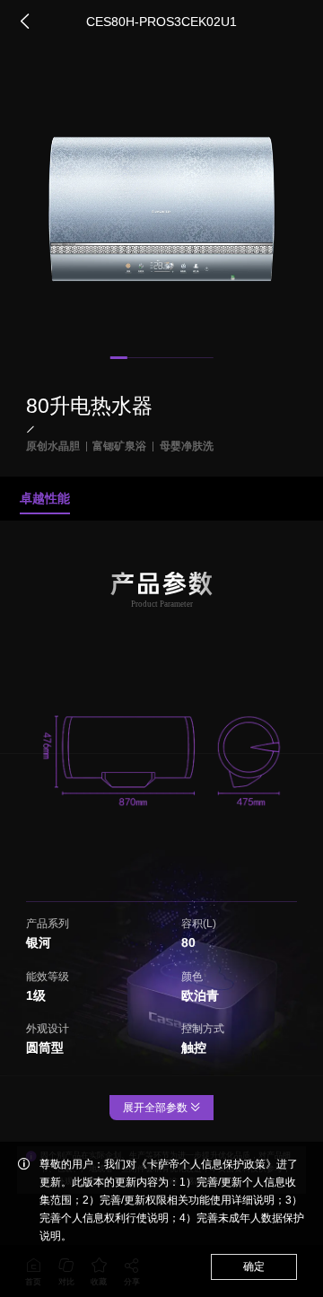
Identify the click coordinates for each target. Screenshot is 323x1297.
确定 (254, 1266)
